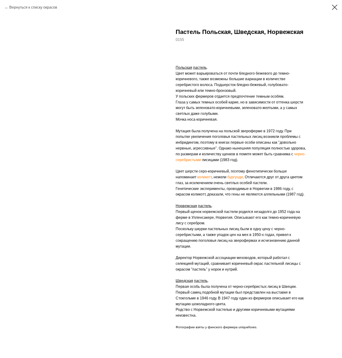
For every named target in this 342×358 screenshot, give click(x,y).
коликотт (204, 177)
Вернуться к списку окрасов (33, 7)
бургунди (235, 177)
